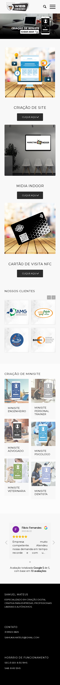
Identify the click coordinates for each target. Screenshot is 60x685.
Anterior (3, 26)
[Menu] (51, 6)
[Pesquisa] (43, 6)
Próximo (57, 26)
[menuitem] (43, 6)
